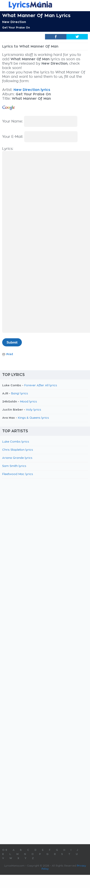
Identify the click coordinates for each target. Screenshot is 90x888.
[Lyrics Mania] (45, 5)
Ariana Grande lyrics (17, 458)
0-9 (4, 850)
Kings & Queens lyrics (33, 418)
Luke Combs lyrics (15, 441)
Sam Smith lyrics (14, 466)
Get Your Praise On (16, 27)
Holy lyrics (33, 409)
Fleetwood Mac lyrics (17, 474)
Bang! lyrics (19, 393)
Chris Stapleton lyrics (17, 449)
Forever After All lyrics (40, 385)
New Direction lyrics (32, 90)
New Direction (14, 21)
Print (9, 354)
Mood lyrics (28, 401)
